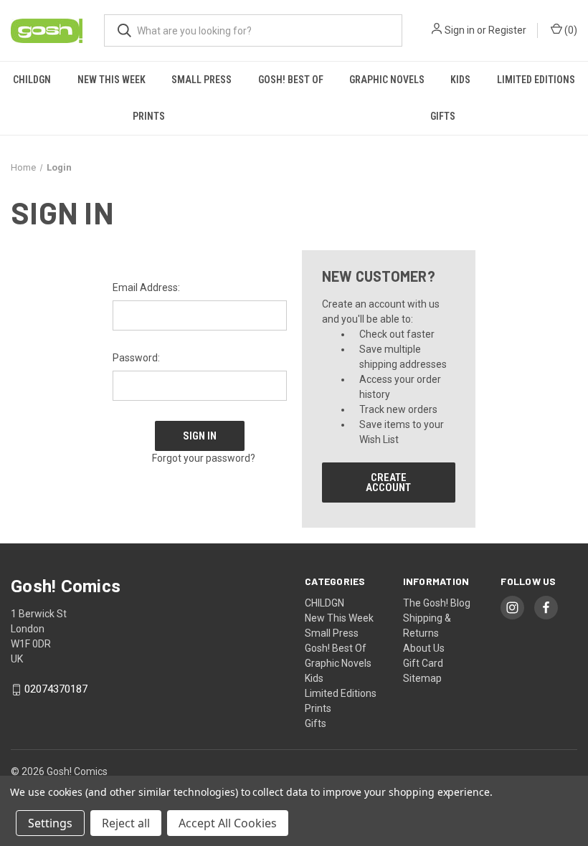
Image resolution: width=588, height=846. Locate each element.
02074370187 (55, 689)
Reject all (126, 823)
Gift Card (423, 663)
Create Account (388, 482)
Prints (149, 116)
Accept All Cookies (228, 823)
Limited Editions (536, 79)
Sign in (460, 30)
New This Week (111, 79)
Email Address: (146, 287)
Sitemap (422, 678)
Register (507, 30)
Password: (136, 357)
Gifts (442, 116)
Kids (460, 79)
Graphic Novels (387, 79)
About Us (424, 648)
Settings (50, 823)
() (569, 30)
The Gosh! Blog (436, 603)
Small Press (201, 79)
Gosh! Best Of (290, 79)
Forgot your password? (203, 458)
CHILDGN (32, 79)
